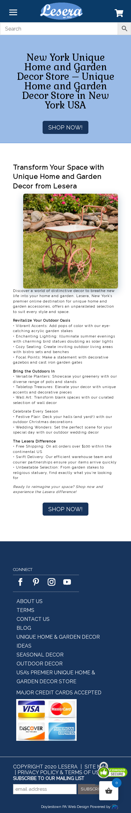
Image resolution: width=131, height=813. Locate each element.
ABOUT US (30, 601)
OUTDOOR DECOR (40, 664)
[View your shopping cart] (119, 14)
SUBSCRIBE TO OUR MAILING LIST (48, 778)
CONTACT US (33, 619)
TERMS (25, 610)
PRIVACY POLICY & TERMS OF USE (59, 772)
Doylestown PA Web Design (65, 806)
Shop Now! (65, 127)
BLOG (24, 628)
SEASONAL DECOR (40, 655)
